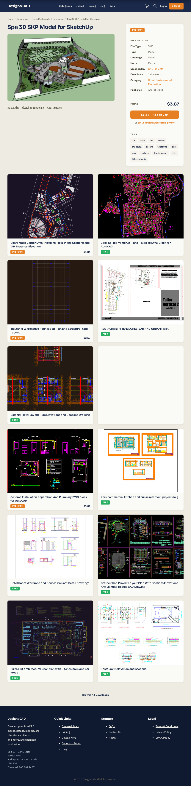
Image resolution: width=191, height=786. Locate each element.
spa (134, 153)
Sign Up (176, 5)
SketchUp (162, 146)
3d (133, 140)
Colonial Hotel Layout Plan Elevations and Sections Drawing (50, 415)
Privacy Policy (163, 732)
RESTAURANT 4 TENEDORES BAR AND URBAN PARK (135, 328)
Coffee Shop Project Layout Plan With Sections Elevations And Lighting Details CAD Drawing (139, 584)
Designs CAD (18, 6)
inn (151, 140)
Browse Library (70, 726)
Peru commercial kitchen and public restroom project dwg (139, 497)
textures (145, 153)
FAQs (112, 726)
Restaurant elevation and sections (123, 669)
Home (10, 18)
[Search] (155, 6)
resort (149, 146)
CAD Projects (155, 69)
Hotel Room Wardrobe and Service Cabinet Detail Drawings (49, 583)
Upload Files (69, 737)
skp (174, 146)
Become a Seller (71, 743)
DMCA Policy (163, 737)
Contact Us (115, 732)
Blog (64, 749)
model (161, 140)
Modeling (136, 146)
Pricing (66, 732)
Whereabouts (139, 159)
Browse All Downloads (95, 695)
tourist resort (160, 153)
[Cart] (147, 6)
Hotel (142, 140)
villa (174, 153)
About (112, 737)
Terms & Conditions (167, 726)
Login (163, 6)
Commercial (22, 18)
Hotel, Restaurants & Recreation (48, 18)
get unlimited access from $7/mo (156, 122)
